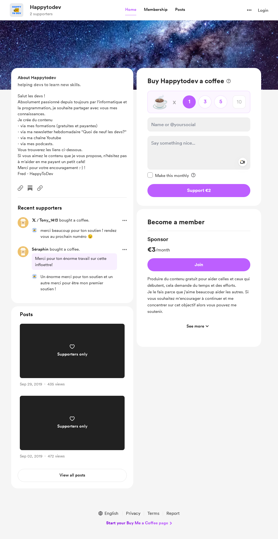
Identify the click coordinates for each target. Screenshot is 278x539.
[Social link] (20, 188)
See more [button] (195, 326)
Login (263, 10)
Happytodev (45, 7)
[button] (130, 9)
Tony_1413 (48, 220)
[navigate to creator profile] (16, 10)
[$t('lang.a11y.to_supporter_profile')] (34, 230)
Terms (153, 513)
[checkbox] (168, 175)
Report (172, 513)
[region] (199, 137)
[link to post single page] (72, 356)
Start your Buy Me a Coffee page (137, 523)
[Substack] (30, 188)
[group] (198, 283)
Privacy (133, 513)
